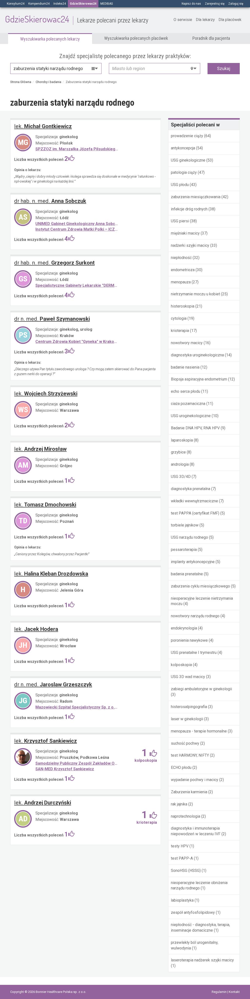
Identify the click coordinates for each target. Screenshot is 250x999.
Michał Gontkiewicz (43, 126)
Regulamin (219, 992)
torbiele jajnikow (184, 525)
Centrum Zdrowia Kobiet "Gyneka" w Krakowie (77, 341)
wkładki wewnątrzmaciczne (194, 501)
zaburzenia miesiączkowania (195, 197)
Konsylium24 (15, 3)
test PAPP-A (182, 858)
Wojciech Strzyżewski (45, 394)
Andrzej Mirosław (40, 449)
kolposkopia (181, 664)
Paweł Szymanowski (52, 319)
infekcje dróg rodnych (189, 209)
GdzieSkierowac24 (76, 19)
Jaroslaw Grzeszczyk (53, 684)
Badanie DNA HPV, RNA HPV (195, 428)
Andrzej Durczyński (42, 803)
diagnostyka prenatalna (190, 488)
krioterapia (180, 330)
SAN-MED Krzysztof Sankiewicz (64, 769)
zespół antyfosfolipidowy (193, 912)
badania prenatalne (187, 574)
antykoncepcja (183, 148)
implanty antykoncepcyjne (193, 561)
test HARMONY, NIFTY (190, 755)
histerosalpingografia (189, 706)
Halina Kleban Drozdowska (51, 574)
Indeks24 (59, 3)
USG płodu (180, 184)
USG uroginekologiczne (191, 415)
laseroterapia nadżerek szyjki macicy (202, 960)
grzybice (178, 452)
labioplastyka (182, 900)
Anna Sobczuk (50, 201)
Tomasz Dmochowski (45, 505)
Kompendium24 (39, 3)
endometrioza (183, 270)
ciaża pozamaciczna (188, 403)
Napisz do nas (191, 3)
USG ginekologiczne (188, 160)
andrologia (180, 464)
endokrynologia (184, 628)
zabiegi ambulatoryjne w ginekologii (201, 689)
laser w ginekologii (187, 719)
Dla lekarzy (205, 19)
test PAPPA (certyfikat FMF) (195, 513)
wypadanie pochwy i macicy (194, 779)
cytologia (179, 318)
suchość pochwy (185, 743)
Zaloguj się (235, 3)
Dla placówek (230, 19)
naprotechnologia (185, 816)
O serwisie (183, 19)
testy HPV (179, 846)
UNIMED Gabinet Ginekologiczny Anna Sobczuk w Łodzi (77, 223)
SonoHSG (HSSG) (186, 870)
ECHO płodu (181, 767)
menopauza (181, 282)
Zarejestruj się (214, 3)
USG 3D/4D (181, 476)
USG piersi (180, 221)
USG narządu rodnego (189, 537)
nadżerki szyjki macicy (190, 245)
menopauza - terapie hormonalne (199, 731)
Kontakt (234, 992)
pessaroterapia (184, 549)
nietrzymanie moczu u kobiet (195, 294)
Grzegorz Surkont (54, 263)
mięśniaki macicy (185, 233)
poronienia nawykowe (189, 640)
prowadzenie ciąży (187, 136)
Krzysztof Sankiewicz (45, 741)
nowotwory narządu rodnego (195, 616)
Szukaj (223, 68)
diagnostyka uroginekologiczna (197, 355)
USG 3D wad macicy (188, 676)
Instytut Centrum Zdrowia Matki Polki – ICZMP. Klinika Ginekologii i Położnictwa (77, 229)
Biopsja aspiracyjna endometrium (199, 379)
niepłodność (181, 257)
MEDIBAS (106, 3)
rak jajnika (179, 804)
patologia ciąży (184, 172)
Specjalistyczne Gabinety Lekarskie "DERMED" (77, 285)
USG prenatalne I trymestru (194, 652)
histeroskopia (182, 306)
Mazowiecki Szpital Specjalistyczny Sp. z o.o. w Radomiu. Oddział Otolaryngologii (77, 707)
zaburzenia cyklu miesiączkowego (200, 586)
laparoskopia (182, 440)
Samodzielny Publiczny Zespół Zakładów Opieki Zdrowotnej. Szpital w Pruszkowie (77, 763)
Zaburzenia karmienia (189, 792)
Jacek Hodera (36, 629)
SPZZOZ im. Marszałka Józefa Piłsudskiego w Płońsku (77, 149)
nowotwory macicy (187, 342)
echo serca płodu (185, 391)
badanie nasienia (185, 367)
